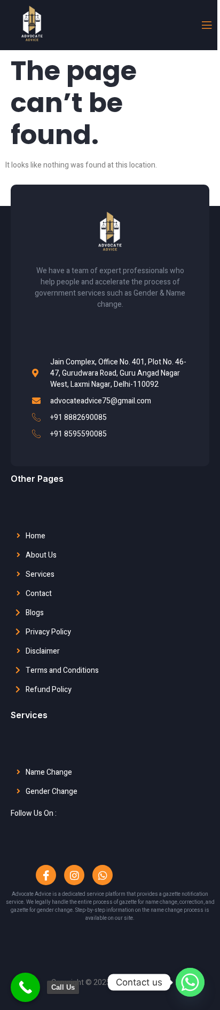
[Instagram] (74, 875)
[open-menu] (206, 25)
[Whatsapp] (102, 875)
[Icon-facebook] (46, 875)
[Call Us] (25, 987)
